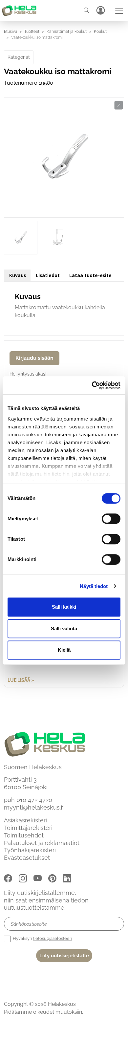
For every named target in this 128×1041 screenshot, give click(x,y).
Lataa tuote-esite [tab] (90, 275)
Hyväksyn (42, 938)
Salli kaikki (64, 607)
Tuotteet (31, 31)
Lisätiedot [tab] (48, 275)
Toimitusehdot (24, 835)
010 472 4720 (34, 799)
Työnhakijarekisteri (30, 850)
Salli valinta (64, 628)
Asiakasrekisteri (25, 820)
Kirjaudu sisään (34, 358)
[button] (119, 105)
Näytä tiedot (94, 586)
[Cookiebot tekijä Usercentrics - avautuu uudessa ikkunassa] (92, 385)
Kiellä (64, 650)
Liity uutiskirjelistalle (64, 956)
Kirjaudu (100, 10)
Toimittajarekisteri (28, 827)
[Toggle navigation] (119, 11)
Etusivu (10, 31)
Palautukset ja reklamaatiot (41, 842)
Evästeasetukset (27, 857)
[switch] (111, 518)
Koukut (100, 31)
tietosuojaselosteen (52, 938)
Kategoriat (19, 57)
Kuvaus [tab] (17, 275)
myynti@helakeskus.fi (34, 807)
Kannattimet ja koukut (67, 31)
